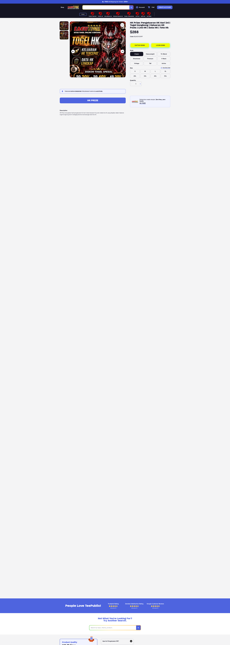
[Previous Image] (73, 51)
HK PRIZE (92, 100)
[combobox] (106, 7)
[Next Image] (122, 51)
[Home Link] (73, 7)
